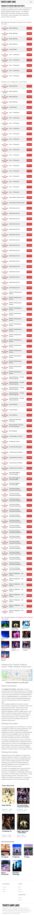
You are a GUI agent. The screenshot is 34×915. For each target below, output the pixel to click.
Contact (20, 897)
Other (19, 887)
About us (20, 900)
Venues (20, 889)
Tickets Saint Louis (10, 905)
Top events (20, 891)
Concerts (4, 887)
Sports (3, 889)
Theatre (4, 891)
